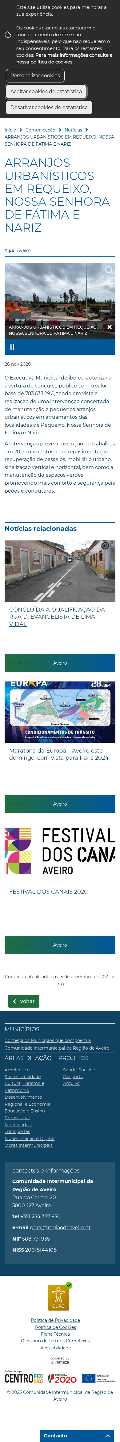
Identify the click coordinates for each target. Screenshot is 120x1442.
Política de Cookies (55, 1327)
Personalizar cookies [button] (35, 75)
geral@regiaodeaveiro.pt (60, 1227)
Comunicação (40, 130)
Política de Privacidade (55, 1320)
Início (10, 130)
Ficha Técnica (55, 1334)
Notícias (73, 130)
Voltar (27, 1001)
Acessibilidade (55, 1348)
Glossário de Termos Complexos (55, 1341)
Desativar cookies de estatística (49, 107)
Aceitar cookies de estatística (46, 91)
